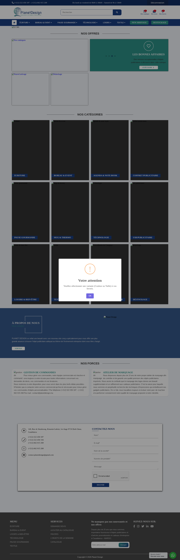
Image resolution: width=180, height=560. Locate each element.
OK (90, 296)
